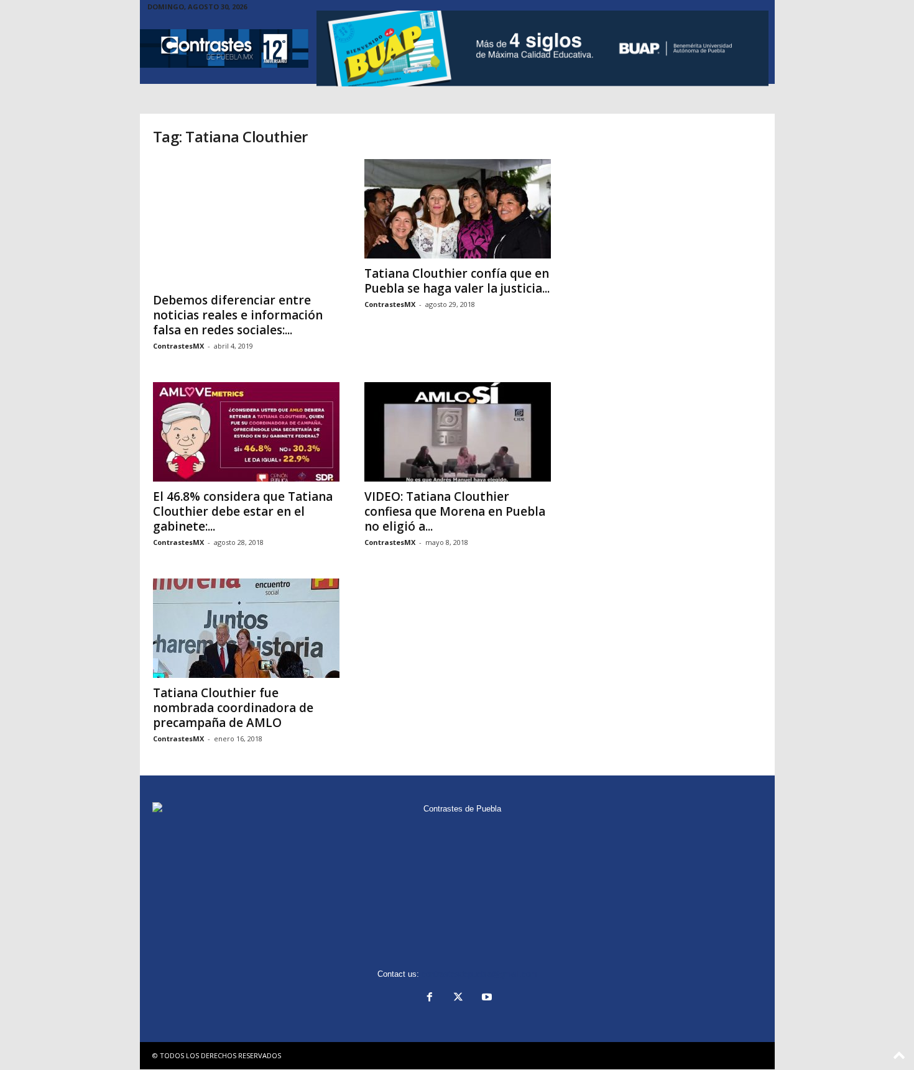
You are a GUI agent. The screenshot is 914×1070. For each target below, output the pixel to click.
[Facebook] (429, 998)
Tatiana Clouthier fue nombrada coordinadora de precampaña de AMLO (233, 708)
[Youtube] (486, 998)
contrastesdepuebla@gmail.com (479, 974)
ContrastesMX (178, 345)
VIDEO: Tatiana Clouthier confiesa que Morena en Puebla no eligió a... (454, 511)
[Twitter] (458, 998)
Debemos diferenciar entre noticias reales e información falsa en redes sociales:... (238, 315)
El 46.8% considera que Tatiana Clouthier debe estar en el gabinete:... (243, 511)
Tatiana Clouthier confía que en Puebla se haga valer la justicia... (457, 280)
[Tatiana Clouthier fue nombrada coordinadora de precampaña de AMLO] (246, 628)
